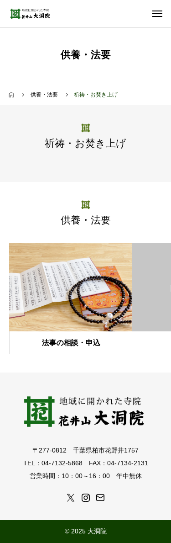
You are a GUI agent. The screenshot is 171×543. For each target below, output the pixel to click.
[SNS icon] (71, 498)
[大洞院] (30, 13)
